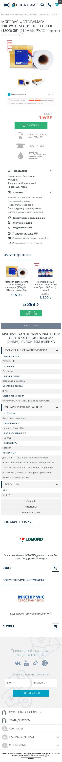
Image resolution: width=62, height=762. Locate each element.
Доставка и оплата (31, 513)
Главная (5, 14)
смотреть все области (25, 712)
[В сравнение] (49, 94)
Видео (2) (31, 501)
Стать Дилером (19, 720)
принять (31, 759)
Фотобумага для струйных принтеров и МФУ (33, 14)
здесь (47, 756)
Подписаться (31, 693)
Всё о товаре (31, 326)
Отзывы (31, 507)
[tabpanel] (31, 288)
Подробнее (54, 31)
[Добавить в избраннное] (53, 94)
